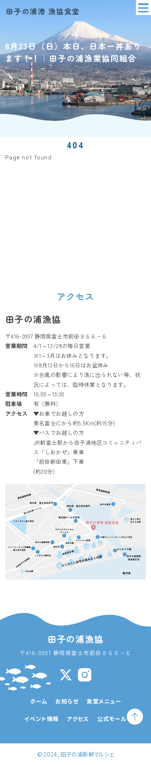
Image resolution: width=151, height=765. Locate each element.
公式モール (112, 718)
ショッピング (75, 67)
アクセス (75, 43)
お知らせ (66, 701)
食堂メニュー (103, 701)
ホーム (39, 701)
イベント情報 (41, 718)
